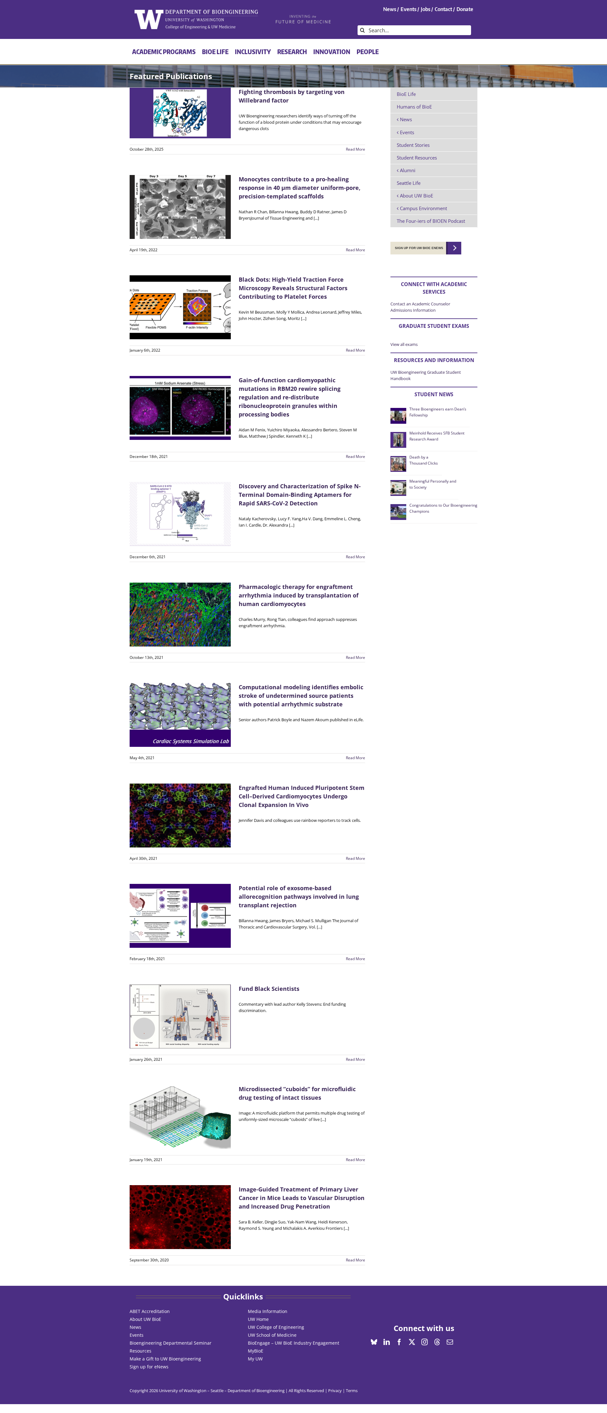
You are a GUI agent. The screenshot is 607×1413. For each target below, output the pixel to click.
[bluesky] (374, 1342)
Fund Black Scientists (269, 988)
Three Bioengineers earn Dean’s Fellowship (437, 411)
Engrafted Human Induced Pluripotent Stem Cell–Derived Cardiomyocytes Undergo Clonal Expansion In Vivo (302, 796)
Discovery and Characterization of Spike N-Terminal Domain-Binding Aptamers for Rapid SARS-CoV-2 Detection (300, 494)
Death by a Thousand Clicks (423, 460)
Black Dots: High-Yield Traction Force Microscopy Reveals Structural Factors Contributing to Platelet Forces (293, 288)
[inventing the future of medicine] (303, 16)
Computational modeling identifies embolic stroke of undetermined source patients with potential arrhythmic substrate (301, 695)
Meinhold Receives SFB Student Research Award (436, 435)
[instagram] (424, 1342)
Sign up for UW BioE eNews (419, 248)
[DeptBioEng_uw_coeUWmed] (196, 12)
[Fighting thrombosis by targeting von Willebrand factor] (180, 113)
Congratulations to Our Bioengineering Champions (443, 508)
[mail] (450, 1342)
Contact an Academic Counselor (420, 304)
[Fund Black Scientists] (180, 1016)
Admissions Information (413, 310)
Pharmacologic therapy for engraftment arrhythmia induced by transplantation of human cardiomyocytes (299, 595)
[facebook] (399, 1342)
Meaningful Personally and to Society (432, 484)
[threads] (437, 1342)
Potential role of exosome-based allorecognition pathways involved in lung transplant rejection (299, 896)
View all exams (404, 344)
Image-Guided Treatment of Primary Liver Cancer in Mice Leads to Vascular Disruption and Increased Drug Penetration (302, 1197)
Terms (352, 1390)
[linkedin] (386, 1342)
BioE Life (406, 94)
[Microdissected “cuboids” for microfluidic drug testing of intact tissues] (180, 1117)
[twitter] (412, 1342)
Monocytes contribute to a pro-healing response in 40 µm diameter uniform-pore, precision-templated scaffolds (299, 187)
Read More (355, 149)
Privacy (335, 1390)
